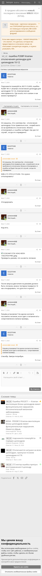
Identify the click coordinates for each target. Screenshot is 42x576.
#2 (40, 119)
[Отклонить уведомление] (39, 8)
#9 (40, 341)
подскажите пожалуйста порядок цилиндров (20, 439)
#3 (40, 154)
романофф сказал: (9, 159)
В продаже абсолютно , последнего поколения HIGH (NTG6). (21, 13)
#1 (40, 82)
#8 (40, 310)
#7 (40, 280)
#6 (40, 249)
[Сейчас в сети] (5, 115)
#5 (40, 224)
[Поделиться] (37, 82)
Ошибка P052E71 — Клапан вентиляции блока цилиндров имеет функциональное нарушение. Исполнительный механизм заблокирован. (23, 406)
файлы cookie (32, 548)
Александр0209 (11, 431)
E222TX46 (6, 66)
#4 (40, 198)
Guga (7, 469)
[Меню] (3, 2)
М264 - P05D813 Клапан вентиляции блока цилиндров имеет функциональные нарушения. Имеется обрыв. (23, 425)
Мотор (15, 414)
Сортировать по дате (11, 106)
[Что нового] (35, 2)
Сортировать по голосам (29, 106)
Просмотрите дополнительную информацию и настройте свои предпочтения (20, 560)
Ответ (39, 99)
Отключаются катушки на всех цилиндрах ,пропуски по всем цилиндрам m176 (23, 453)
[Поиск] (39, 2)
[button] (3, 373)
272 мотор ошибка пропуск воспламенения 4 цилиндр (22, 465)
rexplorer (9, 414)
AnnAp (8, 457)
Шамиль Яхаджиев (12, 443)
